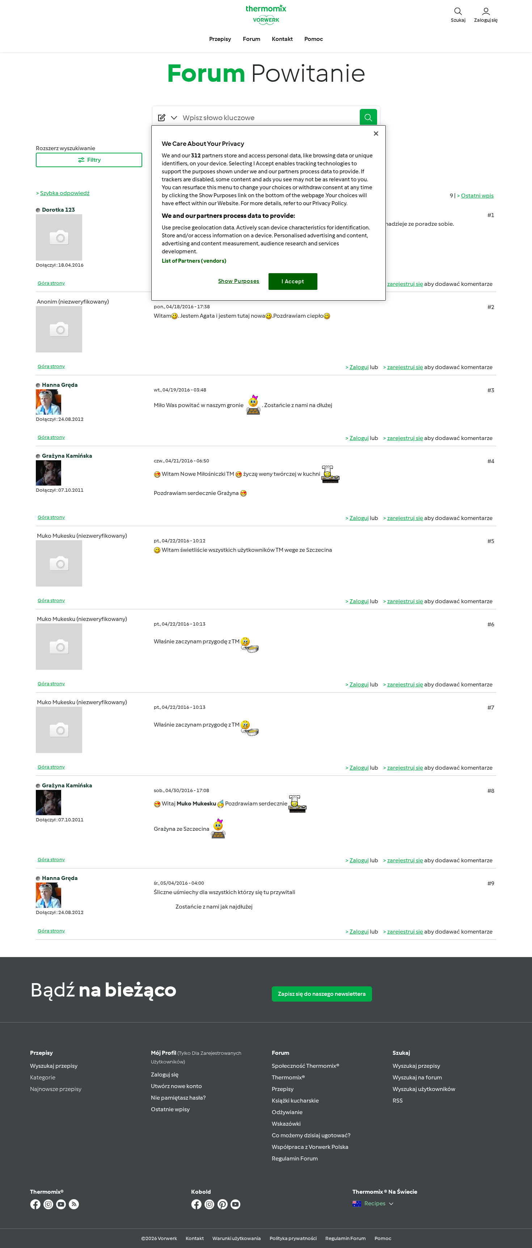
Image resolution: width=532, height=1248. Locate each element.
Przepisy (41, 1052)
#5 (490, 541)
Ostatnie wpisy (170, 1109)
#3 (490, 390)
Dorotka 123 (58, 209)
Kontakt (195, 1238)
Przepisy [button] (220, 38)
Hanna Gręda (60, 384)
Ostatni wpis (477, 195)
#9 (490, 883)
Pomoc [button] (313, 38)
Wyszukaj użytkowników (424, 1089)
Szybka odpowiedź (64, 193)
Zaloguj (359, 367)
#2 (490, 307)
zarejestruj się (405, 283)
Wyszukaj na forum (417, 1077)
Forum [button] (251, 38)
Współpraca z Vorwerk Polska (310, 1146)
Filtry (94, 159)
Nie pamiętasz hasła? (178, 1097)
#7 (490, 707)
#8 (490, 790)
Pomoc (383, 1238)
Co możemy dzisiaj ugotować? (311, 1135)
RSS (398, 1100)
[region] (268, 213)
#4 (490, 461)
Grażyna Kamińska (67, 455)
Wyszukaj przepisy (53, 1065)
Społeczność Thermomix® (305, 1065)
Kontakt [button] (282, 38)
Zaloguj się (164, 1074)
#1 (490, 215)
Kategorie (42, 1077)
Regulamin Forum (295, 1158)
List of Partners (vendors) (194, 261)
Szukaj (401, 1052)
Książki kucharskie (295, 1100)
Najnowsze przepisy (55, 1089)
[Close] (376, 133)
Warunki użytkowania (236, 1238)
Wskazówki (286, 1123)
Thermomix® (288, 1077)
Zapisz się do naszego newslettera (322, 993)
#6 (490, 624)
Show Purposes (239, 281)
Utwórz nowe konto (176, 1086)
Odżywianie (287, 1112)
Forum (280, 1052)
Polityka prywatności (293, 1238)
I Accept (293, 281)
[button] (458, 14)
